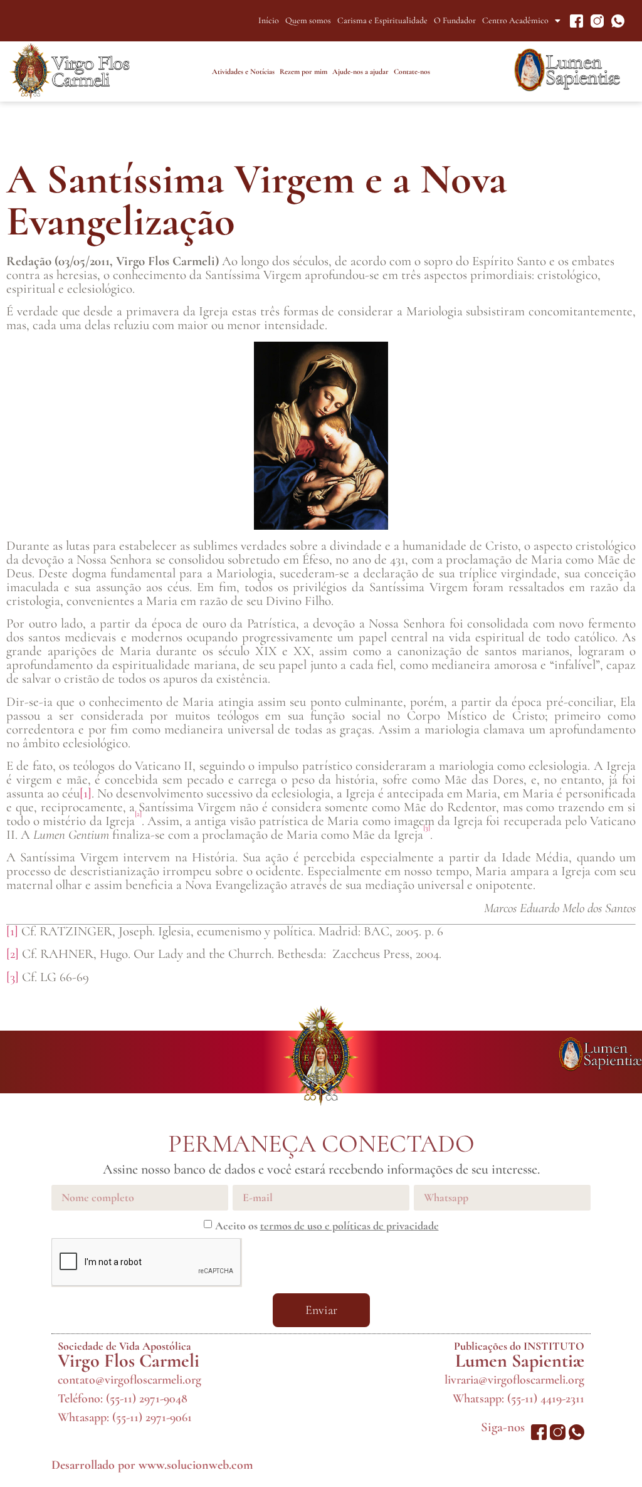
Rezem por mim (303, 71)
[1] (86, 793)
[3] (12, 977)
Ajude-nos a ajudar (360, 71)
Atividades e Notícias (243, 71)
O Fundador (455, 20)
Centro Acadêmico (515, 20)
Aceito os (327, 1225)
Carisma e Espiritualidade (382, 20)
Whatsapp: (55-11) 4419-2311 (518, 1398)
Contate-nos (412, 71)
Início (268, 20)
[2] (12, 954)
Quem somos (308, 20)
